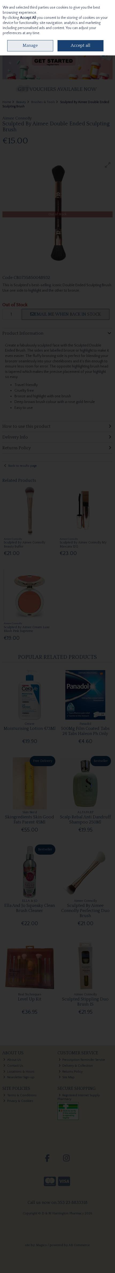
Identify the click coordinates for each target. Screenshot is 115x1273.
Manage (30, 45)
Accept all (80, 45)
